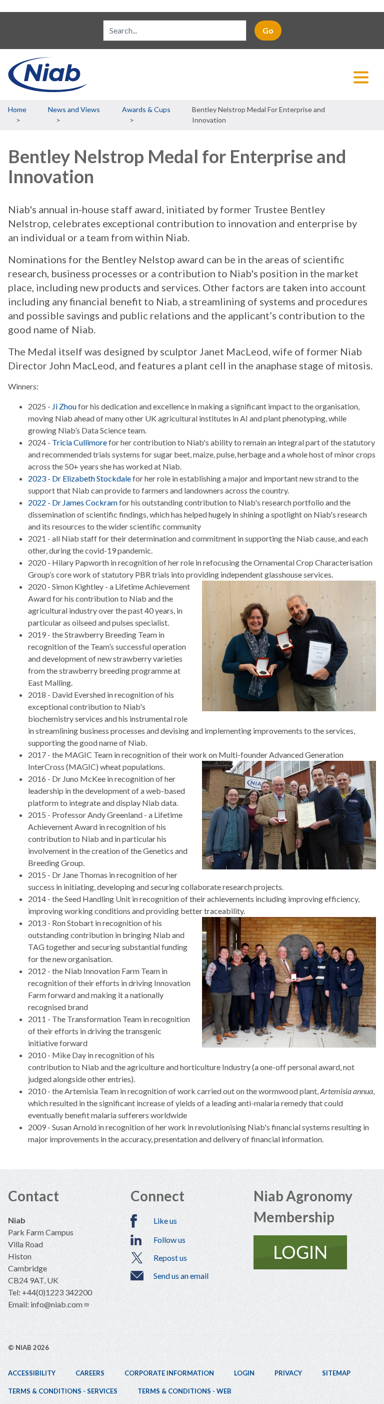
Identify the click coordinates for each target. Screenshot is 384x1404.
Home (17, 109)
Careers (90, 1373)
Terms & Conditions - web (185, 1391)
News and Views (74, 109)
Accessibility (32, 1373)
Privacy (288, 1373)
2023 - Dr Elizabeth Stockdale (79, 478)
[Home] (192, 74)
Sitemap (336, 1373)
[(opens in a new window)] (315, 1252)
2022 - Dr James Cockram (73, 502)
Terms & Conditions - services (63, 1391)
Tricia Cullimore (79, 442)
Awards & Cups (146, 109)
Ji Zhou (64, 406)
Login (244, 1373)
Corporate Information (169, 1373)
